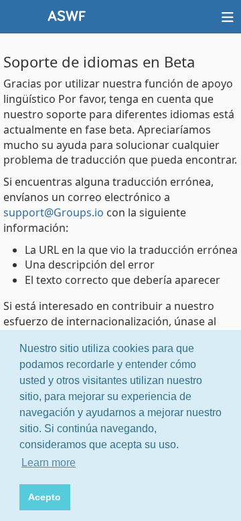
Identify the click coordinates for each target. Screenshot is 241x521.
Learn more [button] (48, 462)
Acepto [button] (44, 497)
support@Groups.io (53, 212)
